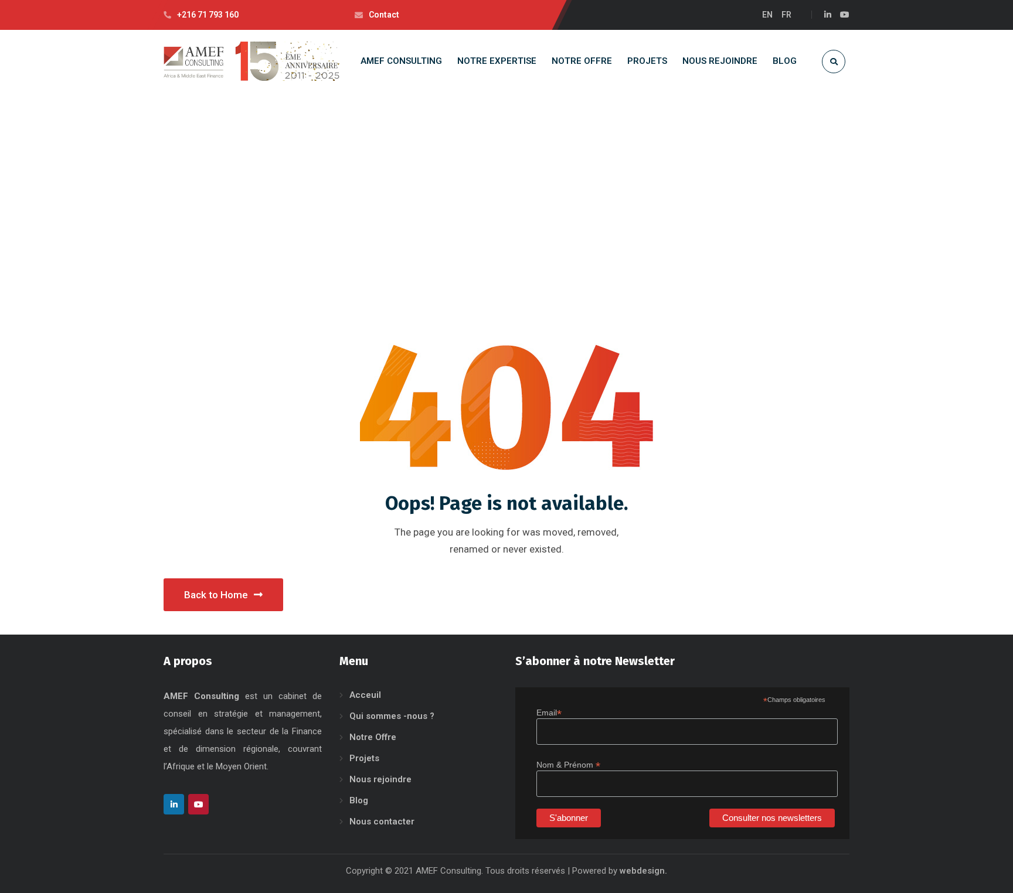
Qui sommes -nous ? (391, 716)
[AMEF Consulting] (251, 61)
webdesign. (643, 870)
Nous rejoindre (380, 779)
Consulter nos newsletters (772, 818)
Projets (364, 758)
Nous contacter (381, 821)
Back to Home (216, 595)
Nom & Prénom (568, 765)
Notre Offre (372, 737)
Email (549, 712)
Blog (358, 800)
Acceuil (365, 695)
